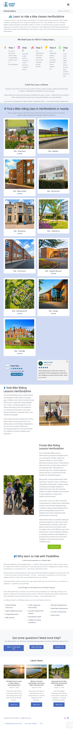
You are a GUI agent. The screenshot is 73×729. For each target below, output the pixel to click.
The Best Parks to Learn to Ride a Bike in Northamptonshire (14, 683)
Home (60, 11)
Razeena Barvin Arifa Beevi (53, 362)
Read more (14, 704)
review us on (16, 374)
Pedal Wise (15, 366)
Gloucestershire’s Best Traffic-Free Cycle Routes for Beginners (59, 683)
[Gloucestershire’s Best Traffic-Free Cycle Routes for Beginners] (59, 671)
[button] (68, 4)
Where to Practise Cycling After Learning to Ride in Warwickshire (36, 683)
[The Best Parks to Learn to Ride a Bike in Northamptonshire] (14, 671)
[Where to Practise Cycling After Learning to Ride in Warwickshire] (36, 671)
